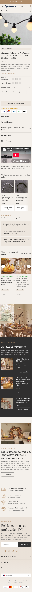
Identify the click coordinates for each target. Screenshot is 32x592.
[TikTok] (17, 551)
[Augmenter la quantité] (9, 98)
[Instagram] (9, 551)
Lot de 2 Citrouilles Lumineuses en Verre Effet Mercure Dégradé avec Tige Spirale (23, 382)
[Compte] (26, 6)
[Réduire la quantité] (2, 98)
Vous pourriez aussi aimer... (9, 253)
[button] (22, 6)
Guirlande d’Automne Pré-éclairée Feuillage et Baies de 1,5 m (23, 400)
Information (5, 568)
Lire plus (9, 70)
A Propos (4, 562)
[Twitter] (5, 551)
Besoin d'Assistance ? (8, 556)
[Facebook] (1, 551)
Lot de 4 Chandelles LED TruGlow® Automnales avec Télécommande (22, 362)
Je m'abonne (24, 544)
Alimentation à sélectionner (16, 103)
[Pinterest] (13, 551)
